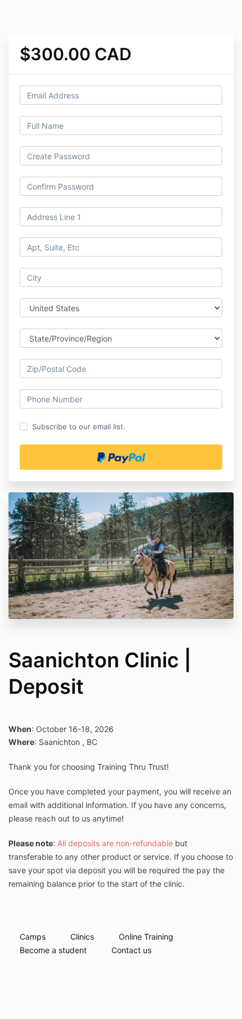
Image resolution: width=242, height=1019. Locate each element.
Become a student (53, 950)
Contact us (131, 950)
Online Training (146, 936)
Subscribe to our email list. (79, 426)
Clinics (82, 936)
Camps (33, 936)
